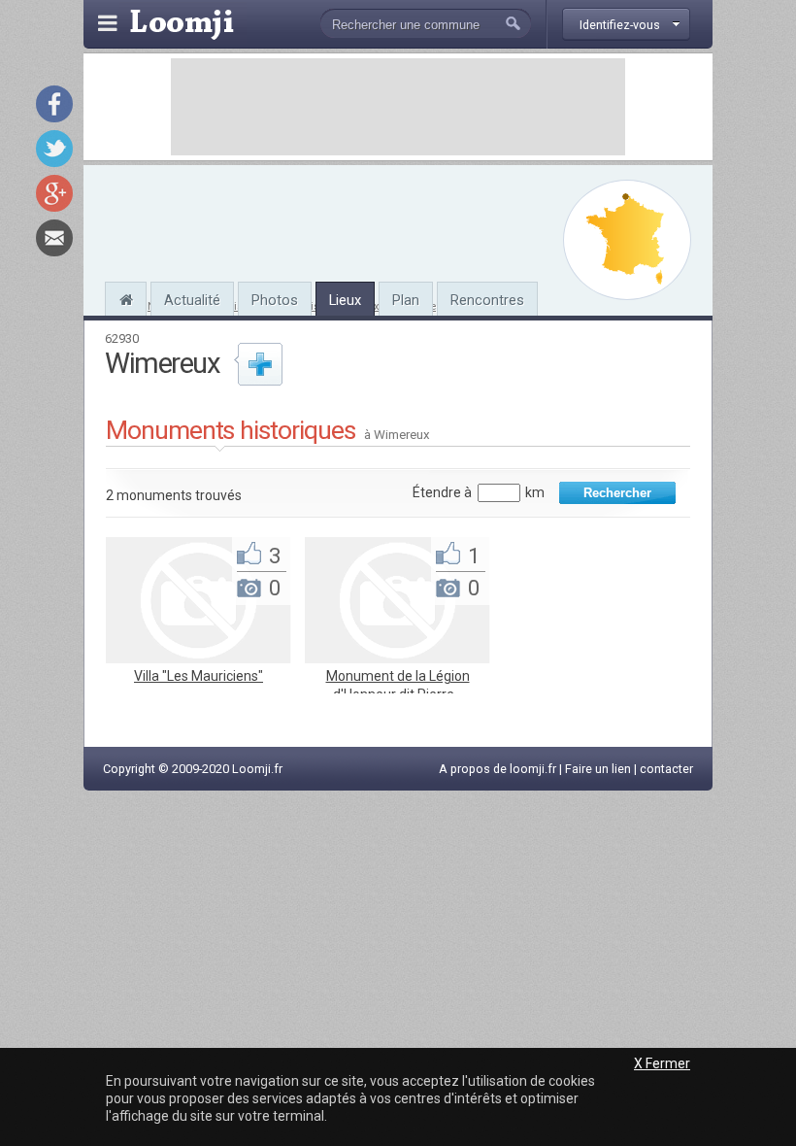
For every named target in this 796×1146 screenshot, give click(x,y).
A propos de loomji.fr (497, 768)
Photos (274, 300)
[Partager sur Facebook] (54, 103)
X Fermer (662, 1063)
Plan (405, 300)
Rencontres (487, 300)
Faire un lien (598, 768)
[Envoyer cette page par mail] (54, 237)
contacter (666, 768)
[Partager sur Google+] (54, 193)
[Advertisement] (398, 106)
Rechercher (617, 493)
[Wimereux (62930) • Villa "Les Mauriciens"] (198, 658)
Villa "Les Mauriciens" (198, 676)
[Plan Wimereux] (627, 240)
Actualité (192, 300)
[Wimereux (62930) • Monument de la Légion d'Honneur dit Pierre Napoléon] (397, 658)
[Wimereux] (126, 297)
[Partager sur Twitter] (54, 148)
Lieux (345, 300)
